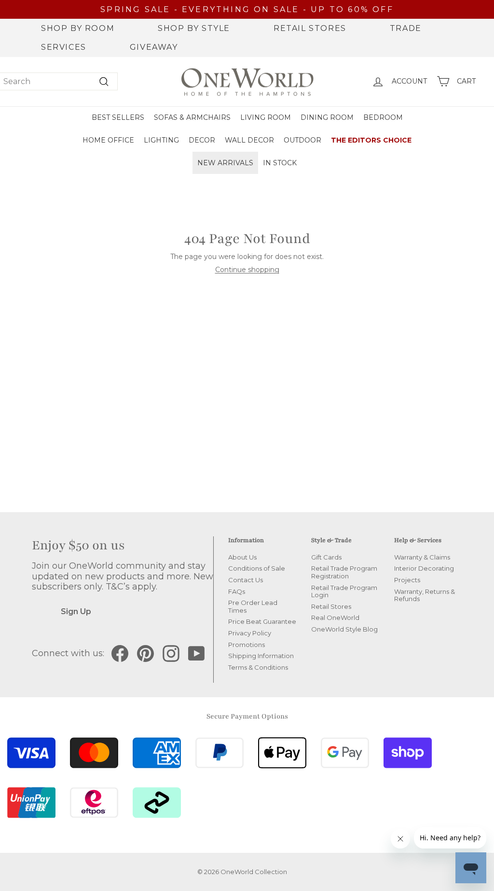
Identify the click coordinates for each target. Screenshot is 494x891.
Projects (407, 580)
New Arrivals (225, 162)
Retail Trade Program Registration (344, 572)
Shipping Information (261, 656)
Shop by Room (77, 28)
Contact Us (245, 580)
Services (63, 47)
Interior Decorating (424, 568)
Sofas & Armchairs (192, 117)
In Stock (280, 162)
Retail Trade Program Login (344, 591)
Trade (406, 28)
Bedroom (383, 117)
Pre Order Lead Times (252, 606)
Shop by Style (194, 28)
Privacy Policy (249, 633)
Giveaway (154, 47)
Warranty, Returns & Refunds (424, 595)
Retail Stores (310, 28)
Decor (202, 140)
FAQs (236, 591)
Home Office (108, 140)
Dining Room (327, 117)
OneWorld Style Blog (344, 629)
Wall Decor (249, 140)
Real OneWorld (335, 617)
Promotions (246, 644)
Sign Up (76, 611)
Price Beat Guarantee (262, 621)
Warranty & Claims (422, 557)
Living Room (265, 117)
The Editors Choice (371, 140)
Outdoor (302, 140)
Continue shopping (247, 269)
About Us (242, 557)
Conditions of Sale (256, 568)
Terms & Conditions (258, 667)
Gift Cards (326, 557)
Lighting (161, 140)
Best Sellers (118, 117)
